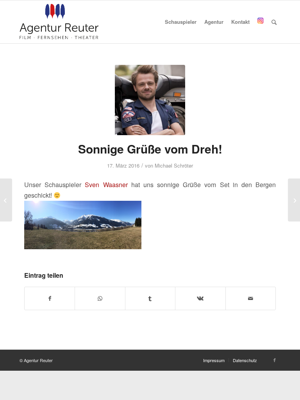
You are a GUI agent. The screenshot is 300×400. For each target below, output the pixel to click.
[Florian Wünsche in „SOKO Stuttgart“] (6, 200)
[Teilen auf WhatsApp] (100, 298)
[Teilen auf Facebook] (50, 298)
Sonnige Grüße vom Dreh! (150, 148)
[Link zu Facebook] (274, 360)
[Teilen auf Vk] (200, 298)
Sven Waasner (106, 184)
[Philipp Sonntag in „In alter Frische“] (294, 200)
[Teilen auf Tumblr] (150, 298)
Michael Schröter (174, 165)
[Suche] (274, 21)
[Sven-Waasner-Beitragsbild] (150, 100)
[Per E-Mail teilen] (250, 298)
